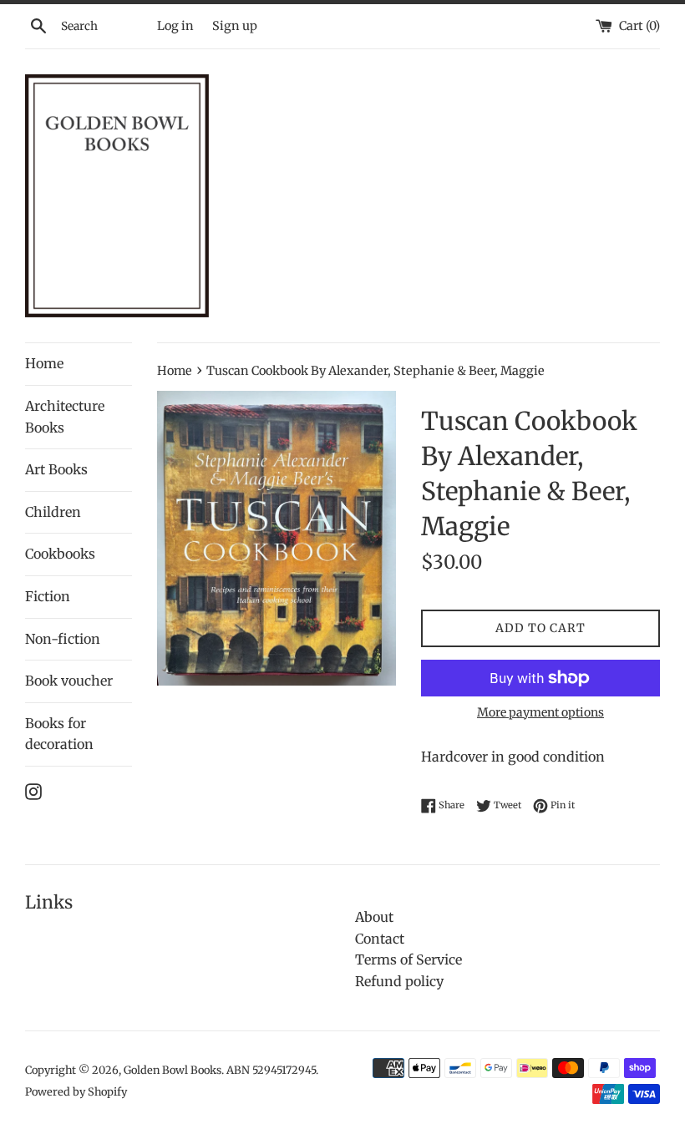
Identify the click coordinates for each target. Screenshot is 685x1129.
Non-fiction (62, 638)
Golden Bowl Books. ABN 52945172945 (220, 1069)
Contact (379, 938)
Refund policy (399, 981)
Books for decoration (59, 734)
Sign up (234, 25)
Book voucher (69, 680)
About (374, 917)
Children (53, 512)
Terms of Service (408, 959)
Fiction (47, 596)
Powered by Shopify (76, 1091)
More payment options (540, 712)
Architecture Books (64, 416)
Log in (175, 25)
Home (44, 363)
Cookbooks (60, 553)
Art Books (56, 469)
